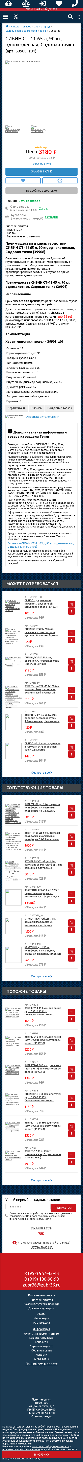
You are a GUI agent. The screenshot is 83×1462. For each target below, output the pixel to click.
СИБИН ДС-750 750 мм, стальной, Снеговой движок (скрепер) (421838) (42, 660)
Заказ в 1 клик (41, 171)
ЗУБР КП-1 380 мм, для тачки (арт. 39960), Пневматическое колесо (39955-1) (43, 1125)
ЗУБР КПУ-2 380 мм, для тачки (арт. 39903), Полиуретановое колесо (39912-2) (43, 1039)
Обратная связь (41, 1350)
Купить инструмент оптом (41, 1333)
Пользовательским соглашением (45, 1216)
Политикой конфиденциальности (31, 1219)
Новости (41, 1354)
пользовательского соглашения (21, 1449)
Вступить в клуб (42, 164)
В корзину (41, 1454)
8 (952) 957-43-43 (41, 1273)
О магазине (41, 1358)
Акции (15, 16)
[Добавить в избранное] (23, 180)
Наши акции (41, 1318)
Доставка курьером (41, 1308)
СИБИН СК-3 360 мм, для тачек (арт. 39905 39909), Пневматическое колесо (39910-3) (43, 1097)
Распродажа (41, 1322)
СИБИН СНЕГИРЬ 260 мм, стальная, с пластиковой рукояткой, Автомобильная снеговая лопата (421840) (41, 632)
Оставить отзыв (42, 1247)
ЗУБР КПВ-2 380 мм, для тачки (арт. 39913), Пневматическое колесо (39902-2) (43, 1068)
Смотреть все (40, 772)
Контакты (41, 1342)
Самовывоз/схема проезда (41, 1304)
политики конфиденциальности (50, 1446)
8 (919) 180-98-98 (41, 1278)
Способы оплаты (41, 1300)
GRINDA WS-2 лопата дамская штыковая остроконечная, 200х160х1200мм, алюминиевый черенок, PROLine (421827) (42, 747)
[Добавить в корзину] (71, 604)
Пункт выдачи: (41, 1399)
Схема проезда (41, 1416)
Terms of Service (24, 1458)
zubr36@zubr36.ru (41, 1284)
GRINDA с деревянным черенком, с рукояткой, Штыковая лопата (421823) (41, 603)
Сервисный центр (41, 1346)
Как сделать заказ (41, 1337)
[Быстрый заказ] (71, 611)
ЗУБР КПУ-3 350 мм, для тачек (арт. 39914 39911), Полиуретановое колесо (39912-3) (43, 1011)
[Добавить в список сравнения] (60, 180)
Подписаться (63, 1207)
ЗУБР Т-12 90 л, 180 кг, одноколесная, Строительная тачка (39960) (43, 1154)
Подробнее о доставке (41, 190)
